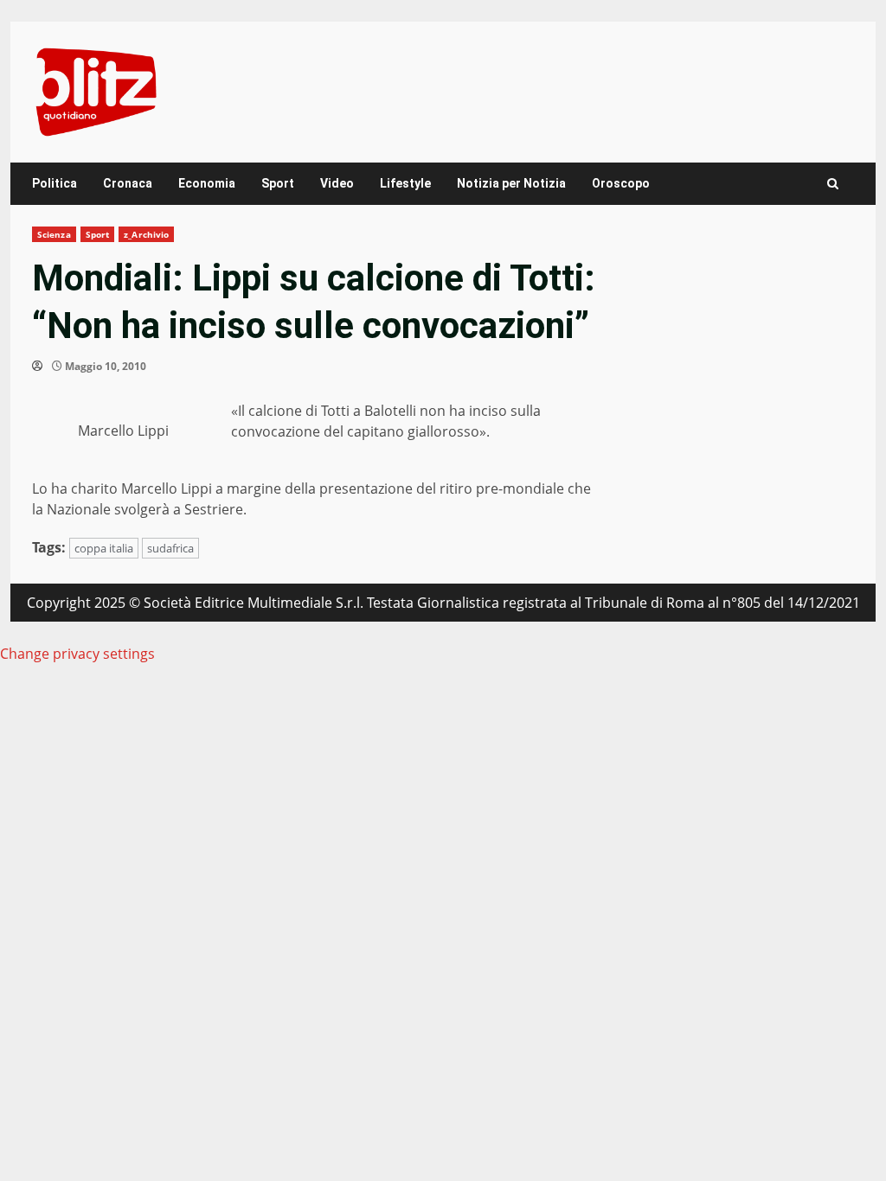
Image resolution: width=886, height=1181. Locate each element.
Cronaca (127, 183)
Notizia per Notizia (511, 183)
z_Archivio (146, 234)
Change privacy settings (77, 653)
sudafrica (170, 548)
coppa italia (103, 548)
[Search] (832, 184)
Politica (54, 183)
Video (337, 183)
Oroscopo (621, 183)
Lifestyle (405, 183)
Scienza (54, 234)
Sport (277, 183)
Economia (206, 183)
